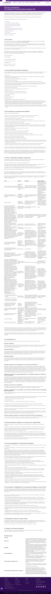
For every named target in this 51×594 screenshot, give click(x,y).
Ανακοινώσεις (27, 583)
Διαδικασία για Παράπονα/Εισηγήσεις (9, 588)
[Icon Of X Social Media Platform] (38, 586)
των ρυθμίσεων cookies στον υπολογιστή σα (28, 401)
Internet (15, 2)
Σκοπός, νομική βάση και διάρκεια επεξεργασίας (12, 25)
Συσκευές (28, 2)
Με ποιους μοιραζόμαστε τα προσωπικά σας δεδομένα (13, 29)
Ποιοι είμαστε (7, 21)
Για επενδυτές (17, 583)
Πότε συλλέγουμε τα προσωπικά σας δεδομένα (12, 24)
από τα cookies (11, 96)
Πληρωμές (33, 2)
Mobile (20, 2)
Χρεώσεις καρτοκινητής (8, 583)
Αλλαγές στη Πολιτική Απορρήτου (10, 33)
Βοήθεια (38, 2)
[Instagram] (40, 586)
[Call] (45, 0)
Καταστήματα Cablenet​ (18, 584)
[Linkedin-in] (41, 586)
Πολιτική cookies (7, 32)
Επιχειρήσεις (8, 0)
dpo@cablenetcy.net (9, 55)
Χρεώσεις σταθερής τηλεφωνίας (9, 584)
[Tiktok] (45, 586)
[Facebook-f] (36, 586)
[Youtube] (43, 586)
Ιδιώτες (4, 0)
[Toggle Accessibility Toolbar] (2, 588)
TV (23, 2)
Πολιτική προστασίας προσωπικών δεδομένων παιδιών (13, 28)
